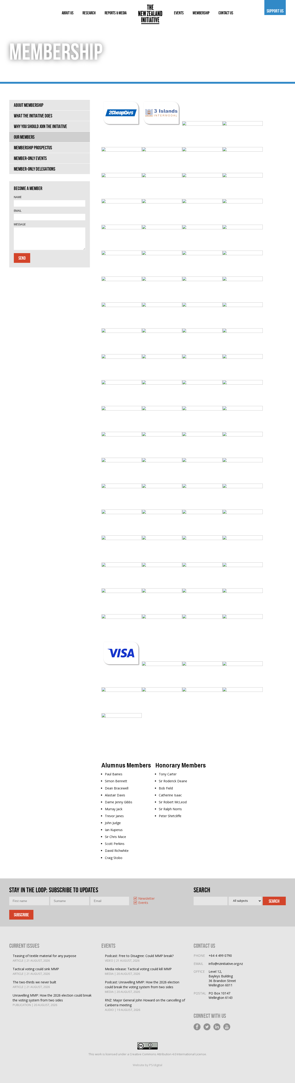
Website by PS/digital (147, 1065)
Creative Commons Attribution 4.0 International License (168, 1054)
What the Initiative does (33, 115)
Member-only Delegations (34, 169)
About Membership (28, 105)
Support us (275, 10)
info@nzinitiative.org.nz (226, 963)
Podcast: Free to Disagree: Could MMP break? (139, 958)
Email (17, 210)
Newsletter (146, 899)
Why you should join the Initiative (40, 126)
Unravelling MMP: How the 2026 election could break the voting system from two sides (52, 1000)
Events (143, 903)
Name (17, 197)
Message (20, 224)
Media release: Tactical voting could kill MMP (138, 971)
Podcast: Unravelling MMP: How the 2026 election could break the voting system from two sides (142, 987)
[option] (151, 899)
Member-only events (30, 158)
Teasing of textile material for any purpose (44, 958)
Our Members (24, 137)
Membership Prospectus (33, 147)
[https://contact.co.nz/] (162, 228)
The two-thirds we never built (34, 984)
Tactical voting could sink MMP (36, 971)
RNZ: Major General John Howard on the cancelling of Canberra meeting (145, 1005)
